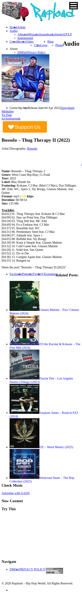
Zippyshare (67, 108)
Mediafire (8, 111)
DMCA (22, 52)
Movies (21, 41)
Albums (22, 34)
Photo (59, 45)
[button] (73, 5)
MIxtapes (33, 34)
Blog (50, 41)
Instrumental (25, 38)
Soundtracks (47, 34)
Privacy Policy (36, 52)
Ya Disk (7, 115)
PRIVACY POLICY (32, 569)
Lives (43, 45)
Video (29, 41)
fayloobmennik (11, 118)
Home (13, 27)
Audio (14, 31)
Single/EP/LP (63, 34)
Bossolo (32, 148)
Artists (21, 27)
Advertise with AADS (16, 493)
